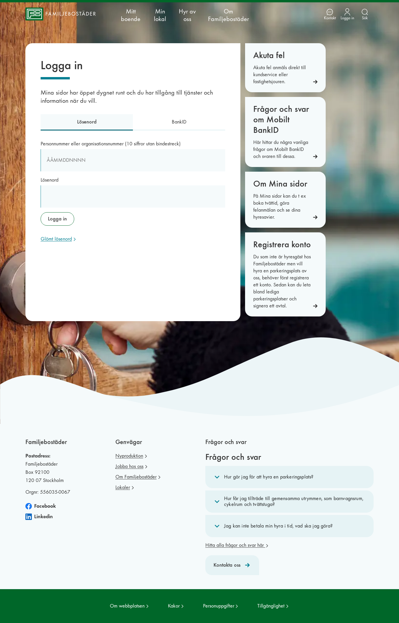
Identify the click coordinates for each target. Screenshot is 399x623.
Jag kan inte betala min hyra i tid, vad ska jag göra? (278, 526)
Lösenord (49, 180)
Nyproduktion (129, 456)
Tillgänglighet (270, 606)
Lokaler (122, 487)
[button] (289, 477)
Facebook (45, 506)
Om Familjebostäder (228, 15)
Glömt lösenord (56, 239)
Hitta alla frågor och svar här (235, 545)
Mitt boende (130, 15)
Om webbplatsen (127, 606)
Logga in (57, 219)
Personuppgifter (218, 606)
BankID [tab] (179, 122)
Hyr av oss (187, 15)
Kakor (174, 606)
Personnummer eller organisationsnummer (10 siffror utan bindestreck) (111, 144)
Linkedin (43, 517)
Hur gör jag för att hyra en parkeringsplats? (268, 477)
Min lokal (160, 15)
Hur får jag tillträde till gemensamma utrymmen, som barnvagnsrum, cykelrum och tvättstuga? (293, 501)
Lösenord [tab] (87, 122)
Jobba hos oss (129, 466)
